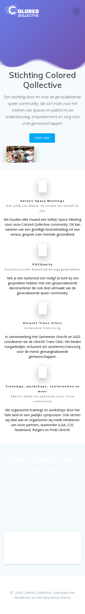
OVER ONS (42, 138)
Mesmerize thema (57, 597)
